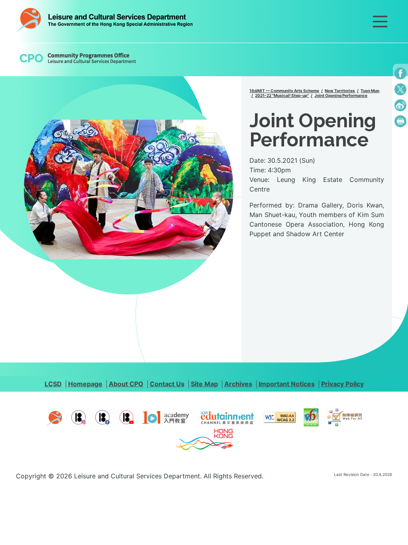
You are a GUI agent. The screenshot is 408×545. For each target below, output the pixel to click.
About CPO (126, 384)
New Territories (340, 90)
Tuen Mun (370, 90)
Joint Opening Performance (340, 95)
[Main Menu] (380, 22)
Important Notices (287, 384)
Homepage (85, 384)
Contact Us (167, 384)
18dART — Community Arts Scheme (284, 90)
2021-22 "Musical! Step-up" (282, 95)
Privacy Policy (342, 384)
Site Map (204, 384)
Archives (238, 384)
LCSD (53, 384)
